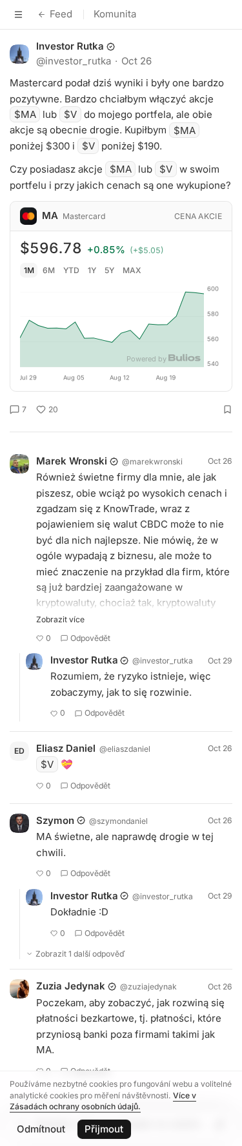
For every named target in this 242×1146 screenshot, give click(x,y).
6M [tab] (49, 270)
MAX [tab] (132, 270)
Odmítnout (41, 1129)
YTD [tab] (71, 270)
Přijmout (104, 1129)
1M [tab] (29, 270)
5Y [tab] (109, 270)
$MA (25, 114)
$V (70, 114)
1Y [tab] (92, 270)
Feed (61, 14)
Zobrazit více (60, 619)
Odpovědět (90, 638)
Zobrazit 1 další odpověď (80, 954)
